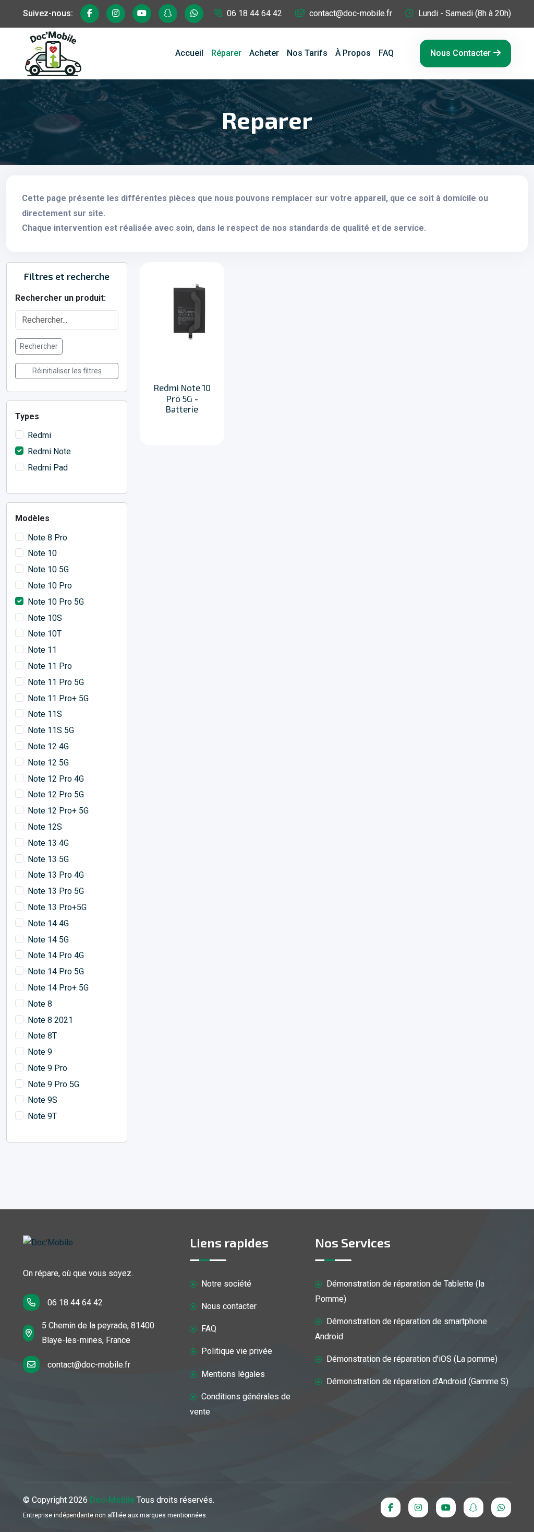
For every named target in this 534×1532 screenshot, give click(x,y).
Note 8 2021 (50, 1020)
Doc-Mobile (112, 1500)
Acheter (264, 53)
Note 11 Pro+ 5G (58, 698)
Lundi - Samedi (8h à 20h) (463, 13)
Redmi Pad (48, 468)
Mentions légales (232, 1374)
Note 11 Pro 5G (56, 682)
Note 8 (40, 1004)
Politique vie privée (235, 1351)
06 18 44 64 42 (253, 13)
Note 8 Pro (47, 538)
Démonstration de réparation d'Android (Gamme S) (416, 1381)
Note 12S (45, 827)
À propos (353, 53)
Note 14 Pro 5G (56, 971)
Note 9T (42, 1116)
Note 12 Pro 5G (56, 794)
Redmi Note (49, 451)
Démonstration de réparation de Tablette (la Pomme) (399, 1291)
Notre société (225, 1284)
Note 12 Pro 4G (56, 779)
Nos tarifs (307, 53)
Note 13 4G (48, 843)
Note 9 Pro (47, 1068)
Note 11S (45, 714)
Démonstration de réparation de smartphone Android (401, 1328)
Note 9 (40, 1052)
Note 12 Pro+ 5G (58, 811)
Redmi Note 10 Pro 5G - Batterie (182, 398)
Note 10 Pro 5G (56, 602)
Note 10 (42, 553)
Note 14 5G (48, 940)
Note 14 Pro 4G (56, 955)
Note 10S (45, 618)
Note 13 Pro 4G (56, 875)
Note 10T (45, 634)
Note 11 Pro (50, 666)
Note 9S (42, 1100)
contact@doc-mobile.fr (349, 13)
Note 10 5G (48, 569)
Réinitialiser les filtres (67, 371)
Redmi (39, 435)
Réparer (226, 53)
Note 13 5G (48, 859)
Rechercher (39, 346)
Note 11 (42, 650)
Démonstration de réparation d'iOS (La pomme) (410, 1359)
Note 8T (42, 1036)
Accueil (189, 53)
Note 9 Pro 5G (53, 1084)
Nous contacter (460, 53)
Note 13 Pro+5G (57, 907)
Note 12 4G (48, 746)
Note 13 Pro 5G (56, 891)
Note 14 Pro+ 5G (58, 988)
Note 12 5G (48, 763)
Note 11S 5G (51, 730)
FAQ (386, 53)
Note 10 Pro (50, 586)
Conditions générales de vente (240, 1404)
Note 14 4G (48, 923)
